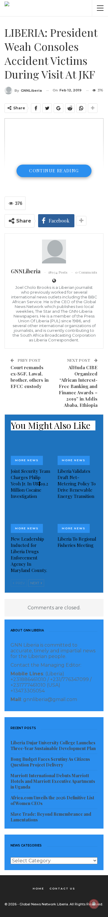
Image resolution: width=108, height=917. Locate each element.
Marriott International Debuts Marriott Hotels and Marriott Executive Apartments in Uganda (52, 781)
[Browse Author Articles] (54, 251)
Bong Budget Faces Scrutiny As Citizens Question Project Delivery (50, 762)
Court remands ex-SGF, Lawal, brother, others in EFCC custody (29, 376)
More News (27, 460)
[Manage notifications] (94, 904)
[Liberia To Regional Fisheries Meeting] (77, 519)
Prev (20, 583)
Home (38, 888)
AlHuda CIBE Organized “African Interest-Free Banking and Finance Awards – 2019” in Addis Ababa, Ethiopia (78, 386)
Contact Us (62, 888)
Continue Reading (54, 171)
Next (35, 583)
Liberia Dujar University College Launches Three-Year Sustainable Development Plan (53, 745)
